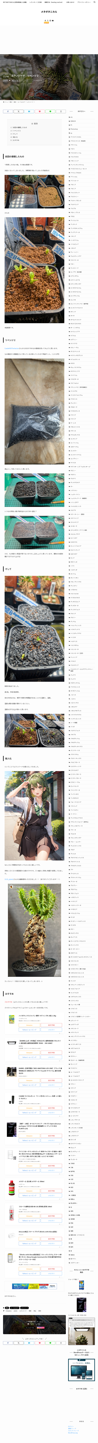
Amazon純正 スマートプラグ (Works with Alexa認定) (38, 1231)
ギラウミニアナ (75, 371)
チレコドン (74, 586)
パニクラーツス (75, 750)
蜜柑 (72, 1243)
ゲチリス (73, 431)
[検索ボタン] (94, 2)
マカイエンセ (75, 961)
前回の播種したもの (20, 127)
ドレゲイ (73, 675)
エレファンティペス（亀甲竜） (80, 304)
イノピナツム (75, 240)
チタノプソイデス (76, 582)
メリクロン (74, 1040)
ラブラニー (74, 1104)
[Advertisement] (49, 40)
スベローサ (74, 526)
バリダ (73, 727)
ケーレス (73, 423)
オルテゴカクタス (76, 324)
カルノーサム (75, 347)
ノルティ (73, 699)
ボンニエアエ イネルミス (78, 941)
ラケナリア (74, 1092)
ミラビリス (74, 1009)
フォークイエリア (76, 802)
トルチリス (74, 641)
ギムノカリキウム (76, 367)
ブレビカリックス (76, 846)
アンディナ (74, 224)
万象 (72, 1167)
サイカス (73, 463)
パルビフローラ (75, 762)
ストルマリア (75, 522)
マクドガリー (75, 965)
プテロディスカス (76, 866)
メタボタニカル (49, 12)
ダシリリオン (75, 578)
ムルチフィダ (75, 1024)
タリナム (73, 574)
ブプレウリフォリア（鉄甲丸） (80, 822)
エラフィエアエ (75, 280)
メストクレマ (75, 1032)
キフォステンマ (75, 359)
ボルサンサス (75, 933)
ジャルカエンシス (76, 506)
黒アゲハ (73, 1259)
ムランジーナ (29, 80)
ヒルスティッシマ (76, 766)
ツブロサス (74, 590)
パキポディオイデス (76, 746)
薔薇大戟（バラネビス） (78, 1235)
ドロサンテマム (75, 683)
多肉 (72, 1191)
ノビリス (73, 695)
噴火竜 (73, 1183)
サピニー (73, 470)
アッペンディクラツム (77, 165)
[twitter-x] (48, 21)
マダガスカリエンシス (77, 977)
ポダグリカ (74, 953)
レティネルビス (75, 1124)
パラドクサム (75, 754)
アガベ (73, 149)
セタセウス (74, 542)
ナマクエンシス (75, 687)
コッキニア (74, 439)
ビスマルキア (75, 770)
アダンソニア (75, 161)
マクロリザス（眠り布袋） (79, 969)
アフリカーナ (75, 181)
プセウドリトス (75, 862)
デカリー (73, 617)
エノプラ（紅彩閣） (77, 272)
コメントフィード (73, 1431)
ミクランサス (75, 1001)
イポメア (73, 248)
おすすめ (16, 140)
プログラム (74, 889)
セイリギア (74, 538)
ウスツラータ (75, 260)
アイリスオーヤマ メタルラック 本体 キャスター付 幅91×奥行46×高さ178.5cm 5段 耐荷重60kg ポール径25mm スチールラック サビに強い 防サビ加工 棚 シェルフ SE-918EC (40, 1153)
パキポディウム (75, 738)
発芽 (72, 1227)
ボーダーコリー (75, 949)
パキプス (73, 734)
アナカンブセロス (76, 173)
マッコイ (73, 981)
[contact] (53, 21)
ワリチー (73, 1155)
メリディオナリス (76, 1044)
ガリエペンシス (75, 351)
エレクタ (73, 300)
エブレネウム (75, 276)
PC (71, 125)
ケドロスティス (75, 411)
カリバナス (74, 343)
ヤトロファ (74, 1068)
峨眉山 (73, 1199)
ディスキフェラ (75, 610)
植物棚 (73, 1219)
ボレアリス (74, 937)
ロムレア (73, 1148)
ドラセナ (73, 661)
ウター (73, 264)
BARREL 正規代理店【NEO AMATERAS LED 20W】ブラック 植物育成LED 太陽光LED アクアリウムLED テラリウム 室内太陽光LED (40, 1070)
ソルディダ (74, 570)
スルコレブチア (75, 534)
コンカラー (74, 451)
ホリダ (73, 917)
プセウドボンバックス (77, 858)
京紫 (72, 1175)
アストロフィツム (76, 153)
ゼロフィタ (74, 562)
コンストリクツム (76, 455)
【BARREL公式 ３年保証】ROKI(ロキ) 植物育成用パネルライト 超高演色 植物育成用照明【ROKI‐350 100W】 (40, 1042)
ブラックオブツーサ (77, 826)
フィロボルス (75, 798)
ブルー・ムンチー (76, 842)
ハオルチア (74, 707)
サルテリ (73, 478)
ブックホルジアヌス (77, 818)
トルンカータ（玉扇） (77, 653)
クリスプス (74, 391)
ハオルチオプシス (76, 711)
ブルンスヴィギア (76, 838)
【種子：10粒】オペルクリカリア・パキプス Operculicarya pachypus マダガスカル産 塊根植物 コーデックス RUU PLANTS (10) (40, 1126)
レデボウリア (75, 1132)
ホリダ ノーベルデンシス (78, 921)
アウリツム (74, 145)
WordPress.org (73, 1433)
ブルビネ (73, 834)
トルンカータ (75, 649)
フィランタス (75, 794)
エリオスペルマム (76, 288)
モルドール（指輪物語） (78, 1060)
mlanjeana (8, 1311)
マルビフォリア (75, 989)
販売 (72, 1247)
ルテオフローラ (75, 1112)
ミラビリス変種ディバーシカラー (81, 1016)
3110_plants (9, 879)
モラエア (73, 1052)
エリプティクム (75, 296)
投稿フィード (72, 1428)
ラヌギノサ (74, 1100)
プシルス (73, 854)
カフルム (73, 335)
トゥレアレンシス (76, 625)
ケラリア (73, 415)
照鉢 (72, 1223)
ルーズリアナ (74, 1116)
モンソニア (74, 1064)
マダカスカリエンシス (77, 973)
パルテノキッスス (76, 758)
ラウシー (73, 1084)
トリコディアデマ (76, 633)
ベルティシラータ (76, 905)
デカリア (73, 614)
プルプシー (74, 885)
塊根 (30, 1311)
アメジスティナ (75, 193)
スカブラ (73, 510)
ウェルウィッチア (76, 256)
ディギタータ (74, 605)
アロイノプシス (75, 212)
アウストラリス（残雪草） (79, 141)
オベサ (73, 316)
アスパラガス (75, 157)
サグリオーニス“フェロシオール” (81, 467)
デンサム (73, 621)
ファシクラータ (75, 790)
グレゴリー (74, 403)
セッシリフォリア (76, 546)
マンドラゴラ (75, 993)
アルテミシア (75, 204)
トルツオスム (75, 645)
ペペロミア (74, 909)
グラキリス (74, 399)
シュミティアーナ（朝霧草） (79, 498)
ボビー (73, 929)
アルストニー (75, 196)
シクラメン (74, 490)
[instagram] (50, 21)
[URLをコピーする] (61, 111)
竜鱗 (72, 1231)
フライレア (74, 806)
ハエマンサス (75, 703)
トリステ (73, 637)
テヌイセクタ (74, 594)
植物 (39, 1311)
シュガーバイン (75, 494)
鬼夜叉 (73, 1255)
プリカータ (74, 881)
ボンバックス (75, 945)
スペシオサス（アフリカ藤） (79, 530)
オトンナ (73, 312)
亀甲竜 (73, 1171)
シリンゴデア (75, 502)
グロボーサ (74, 407)
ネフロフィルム (75, 691)
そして (15, 134)
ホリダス (73, 925)
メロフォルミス (75, 1048)
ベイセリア (74, 901)
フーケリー (74, 814)
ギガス (73, 363)
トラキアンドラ (75, 629)
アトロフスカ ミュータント (79, 169)
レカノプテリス (75, 1120)
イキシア (73, 236)
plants (15, 1311)
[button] (8, 111)
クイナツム (74, 375)
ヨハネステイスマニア (77, 1080)
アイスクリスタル (76, 137)
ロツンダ (73, 1140)
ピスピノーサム (75, 782)
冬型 (72, 1179)
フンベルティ (74, 810)
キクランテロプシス (77, 355)
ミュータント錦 (75, 1005)
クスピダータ (75, 379)
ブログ (73, 850)
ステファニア (75, 518)
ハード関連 (74, 723)
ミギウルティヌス (76, 997)
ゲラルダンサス (75, 435)
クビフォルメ (75, 383)
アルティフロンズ (76, 200)
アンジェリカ (74, 220)
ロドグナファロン (76, 1144)
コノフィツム (75, 443)
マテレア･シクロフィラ (78, 985)
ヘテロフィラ (75, 897)
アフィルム (74, 177)
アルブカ (73, 208)
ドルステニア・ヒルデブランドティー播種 (82, 670)
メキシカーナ (75, 1028)
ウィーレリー (75, 252)
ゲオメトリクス (75, 427)
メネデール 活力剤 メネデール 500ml (31, 1181)
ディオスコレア (75, 602)
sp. (71, 133)
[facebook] (45, 21)
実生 (35, 1311)
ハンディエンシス (76, 719)
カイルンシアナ (75, 331)
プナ (72, 869)
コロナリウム (75, 447)
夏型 (13, 80)
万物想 (73, 1163)
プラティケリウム (76, 877)
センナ (73, 558)
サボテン (73, 474)
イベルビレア (75, 244)
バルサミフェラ (75, 730)
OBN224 (73, 121)
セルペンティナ (75, 550)
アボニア (73, 185)
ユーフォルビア (20, 80)
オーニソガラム (75, 328)
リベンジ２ (17, 130)
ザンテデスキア (75, 482)
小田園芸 (73, 1195)
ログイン (71, 1426)
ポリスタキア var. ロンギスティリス (81, 957)
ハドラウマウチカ (76, 715)
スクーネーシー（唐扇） (78, 514)
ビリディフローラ (76, 774)
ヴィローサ (74, 1159)
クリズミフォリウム (77, 395)
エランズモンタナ (76, 284)
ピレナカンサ (75, 786)
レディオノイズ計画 (76, 1128)
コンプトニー (75, 459)
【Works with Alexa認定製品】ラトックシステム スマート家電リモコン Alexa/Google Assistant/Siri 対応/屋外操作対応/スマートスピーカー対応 (40, 1257)
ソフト (73, 566)
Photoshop (74, 129)
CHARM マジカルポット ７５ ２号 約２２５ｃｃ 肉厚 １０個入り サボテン (40, 1097)
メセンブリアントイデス (78, 1036)
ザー (72, 486)
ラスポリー (74, 1096)
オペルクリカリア (76, 320)
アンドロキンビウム (76, 228)
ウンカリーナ (75, 268)
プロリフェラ (75, 893)
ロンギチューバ (75, 1151)
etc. (72, 117)
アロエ (73, 216)
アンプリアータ (75, 232)
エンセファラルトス (77, 308)
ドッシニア (74, 657)
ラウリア (73, 1088)
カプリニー (74, 339)
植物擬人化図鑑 (75, 1215)
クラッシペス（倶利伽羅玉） (79, 387)
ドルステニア (75, 665)
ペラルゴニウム (75, 913)
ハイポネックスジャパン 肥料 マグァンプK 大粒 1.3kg (37, 1015)
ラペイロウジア (75, 1108)
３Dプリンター (75, 1263)
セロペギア (74, 554)
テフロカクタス (75, 598)
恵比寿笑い (74, 1203)
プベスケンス (75, 874)
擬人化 (15, 137)
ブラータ (73, 830)
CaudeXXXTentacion (12, 348)
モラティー (74, 1056)
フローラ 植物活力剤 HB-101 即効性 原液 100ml (35, 1206)
